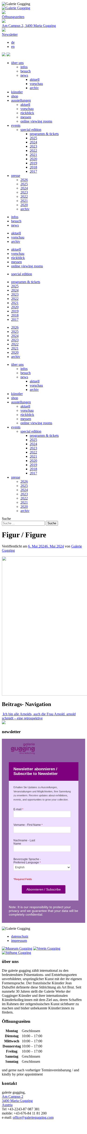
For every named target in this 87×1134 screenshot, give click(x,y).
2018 (33, 167)
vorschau (36, 84)
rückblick (27, 113)
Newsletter (10, 34)
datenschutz (19, 936)
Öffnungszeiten (13, 17)
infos (24, 67)
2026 (24, 180)
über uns (17, 63)
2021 (33, 155)
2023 (33, 146)
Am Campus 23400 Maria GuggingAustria (17, 1101)
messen (25, 117)
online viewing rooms (36, 121)
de (13, 42)
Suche (6, 519)
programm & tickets (44, 134)
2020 (33, 159)
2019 (33, 163)
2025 (33, 138)
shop (14, 96)
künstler (17, 92)
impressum (19, 941)
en (13, 47)
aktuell (34, 79)
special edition (30, 130)
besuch (25, 71)
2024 (33, 142)
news (24, 75)
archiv (34, 88)
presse (15, 176)
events (15, 125)
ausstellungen (21, 100)
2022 (33, 150)
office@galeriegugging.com (33, 1117)
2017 (33, 171)
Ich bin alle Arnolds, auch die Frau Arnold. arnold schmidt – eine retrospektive (39, 716)
